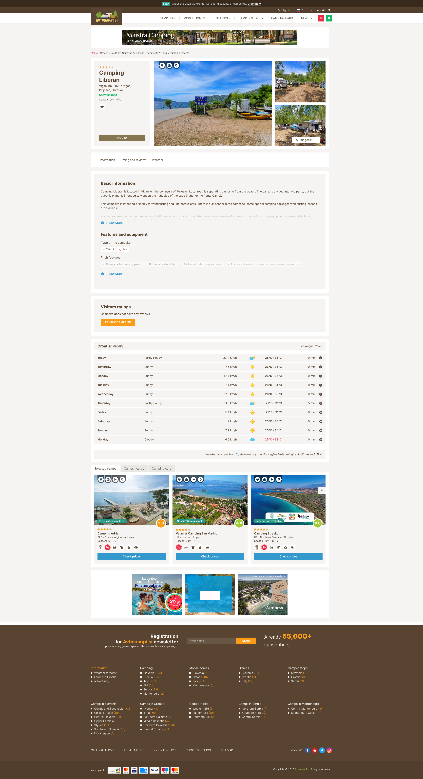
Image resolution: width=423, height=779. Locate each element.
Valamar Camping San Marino (196, 533)
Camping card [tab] (162, 468)
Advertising (101, 681)
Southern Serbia (255, 712)
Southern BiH (204, 717)
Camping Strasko (266, 533)
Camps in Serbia (250, 703)
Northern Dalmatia (159, 725)
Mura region (104, 733)
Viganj (164, 53)
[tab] (210, 358)
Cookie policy (165, 750)
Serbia (150, 689)
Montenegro (154, 693)
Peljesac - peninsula (146, 53)
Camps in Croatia (152, 703)
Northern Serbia (254, 708)
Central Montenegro (306, 708)
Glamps (244, 668)
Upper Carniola (106, 721)
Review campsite (161, 523)
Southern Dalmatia (121, 53)
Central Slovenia (107, 717)
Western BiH (203, 708)
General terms (102, 750)
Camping (146, 668)
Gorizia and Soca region (113, 708)
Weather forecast (105, 673)
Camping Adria (107, 533)
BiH (148, 685)
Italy (149, 681)
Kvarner (151, 708)
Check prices (132, 556)
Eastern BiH (203, 712)
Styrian (101, 725)
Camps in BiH (198, 703)
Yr (237, 454)
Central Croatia (156, 729)
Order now (254, 3)
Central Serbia (254, 717)
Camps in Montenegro (303, 703)
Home (94, 53)
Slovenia (152, 673)
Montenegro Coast (306, 712)
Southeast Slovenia (109, 729)
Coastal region (106, 712)
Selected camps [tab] (105, 468)
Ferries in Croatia (105, 677)
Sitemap (227, 750)
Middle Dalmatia (157, 721)
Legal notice (134, 750)
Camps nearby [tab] (134, 468)
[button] (284, 10)
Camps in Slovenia (103, 703)
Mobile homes (199, 668)
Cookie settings (198, 750)
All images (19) (306, 140)
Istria (149, 712)
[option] (132, 519)
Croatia (104, 53)
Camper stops (298, 668)
